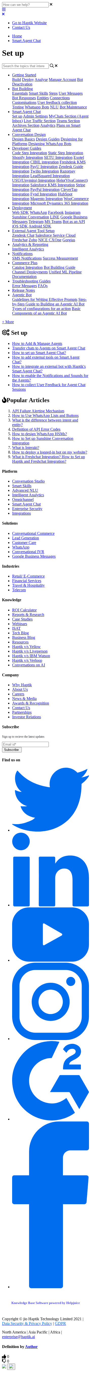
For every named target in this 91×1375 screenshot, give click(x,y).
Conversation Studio (28, 481)
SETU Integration (58, 157)
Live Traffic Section (40, 121)
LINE (54, 217)
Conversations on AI (28, 665)
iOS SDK (20, 226)
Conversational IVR (28, 552)
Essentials (20, 93)
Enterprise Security (27, 509)
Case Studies (22, 619)
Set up (17, 116)
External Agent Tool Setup (33, 231)
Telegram (36, 221)
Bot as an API (74, 221)
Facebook (56, 212)
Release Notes (23, 290)
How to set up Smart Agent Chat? (39, 352)
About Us (20, 689)
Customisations (24, 102)
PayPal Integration (45, 189)
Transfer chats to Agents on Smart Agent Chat (48, 348)
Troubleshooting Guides (31, 281)
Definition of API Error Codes (36, 429)
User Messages (71, 93)
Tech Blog (20, 633)
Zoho (33, 240)
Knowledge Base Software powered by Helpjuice (45, 1303)
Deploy (28, 79)
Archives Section (25, 125)
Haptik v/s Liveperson (30, 651)
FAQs (43, 286)
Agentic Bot (22, 295)
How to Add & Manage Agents (37, 343)
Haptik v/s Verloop (27, 660)
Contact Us (21, 27)
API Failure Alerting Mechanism (38, 411)
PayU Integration (44, 166)
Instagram (72, 212)
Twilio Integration (44, 171)
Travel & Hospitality (28, 585)
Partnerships (22, 712)
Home (17, 36)
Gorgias (68, 240)
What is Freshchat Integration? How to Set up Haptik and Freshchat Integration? (48, 459)
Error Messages (24, 286)
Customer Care (24, 542)
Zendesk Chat (23, 235)
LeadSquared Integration (50, 176)
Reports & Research (28, 614)
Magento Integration (46, 199)
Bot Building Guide (59, 267)
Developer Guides (26, 148)
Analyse (41, 79)
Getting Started (24, 75)
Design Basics (23, 139)
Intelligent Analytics (28, 249)
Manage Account (62, 79)
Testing (18, 107)
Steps (53, 93)
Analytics (47, 125)
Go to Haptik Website (29, 23)
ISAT (16, 628)
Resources (20, 642)
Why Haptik (22, 685)
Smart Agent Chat (26, 40)
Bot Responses (24, 98)
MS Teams (53, 221)
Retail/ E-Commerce (28, 576)
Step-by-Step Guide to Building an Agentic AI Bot (49, 301)
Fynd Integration (43, 194)
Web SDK (20, 212)
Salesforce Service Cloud (55, 235)
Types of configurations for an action (41, 308)
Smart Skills (38, 93)
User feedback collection (57, 102)
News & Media (24, 698)
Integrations (21, 513)
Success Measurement (60, 258)
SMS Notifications (27, 258)
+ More (8, 322)
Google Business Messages (34, 556)
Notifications (22, 253)
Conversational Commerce (33, 533)
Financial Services (26, 581)
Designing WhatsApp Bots (49, 144)
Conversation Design (29, 134)
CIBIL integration (44, 162)
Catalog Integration (27, 267)
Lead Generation (25, 538)
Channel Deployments (30, 272)
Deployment (22, 208)
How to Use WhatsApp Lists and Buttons (45, 415)
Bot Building (22, 89)
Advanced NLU (25, 490)
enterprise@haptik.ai (18, 1337)
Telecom (19, 590)
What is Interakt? (25, 447)
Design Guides (48, 139)
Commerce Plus (24, 263)
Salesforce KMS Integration (52, 185)
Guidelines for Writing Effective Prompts (44, 299)
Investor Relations (26, 717)
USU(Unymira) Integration (33, 180)
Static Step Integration (65, 153)
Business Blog (23, 637)
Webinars (19, 624)
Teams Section (68, 121)
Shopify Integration (27, 157)
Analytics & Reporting (30, 244)
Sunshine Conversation (30, 217)
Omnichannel (23, 499)
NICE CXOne (49, 240)
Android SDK (40, 226)
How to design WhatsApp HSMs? (39, 434)
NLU (54, 107)
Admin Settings (35, 116)
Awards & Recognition (30, 703)
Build (16, 79)
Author (31, 1346)
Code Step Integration (29, 153)
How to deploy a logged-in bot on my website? (49, 452)
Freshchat (20, 240)
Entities (43, 98)
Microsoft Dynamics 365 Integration (59, 203)
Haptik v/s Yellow (26, 646)
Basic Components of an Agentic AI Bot (46, 310)
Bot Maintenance (73, 107)
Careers (18, 694)
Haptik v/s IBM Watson (31, 656)
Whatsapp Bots (37, 107)
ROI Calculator (24, 610)
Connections (60, 98)
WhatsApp (38, 212)
